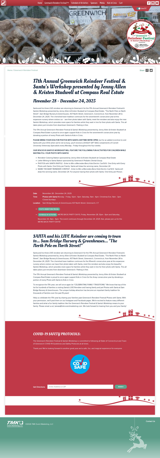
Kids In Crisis (112, 3)
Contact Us (150, 421)
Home (40, 3)
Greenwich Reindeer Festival (57, 3)
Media (102, 3)
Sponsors (94, 3)
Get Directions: (39, 387)
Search (120, 387)
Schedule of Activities (79, 3)
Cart (121, 3)
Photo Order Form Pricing (49, 209)
